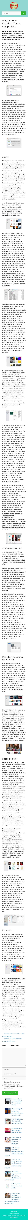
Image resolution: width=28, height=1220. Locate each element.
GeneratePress (14, 1217)
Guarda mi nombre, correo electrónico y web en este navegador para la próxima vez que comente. (13, 1085)
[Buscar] (23, 13)
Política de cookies (14, 1213)
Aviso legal (14, 1211)
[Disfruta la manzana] (14, 5)
